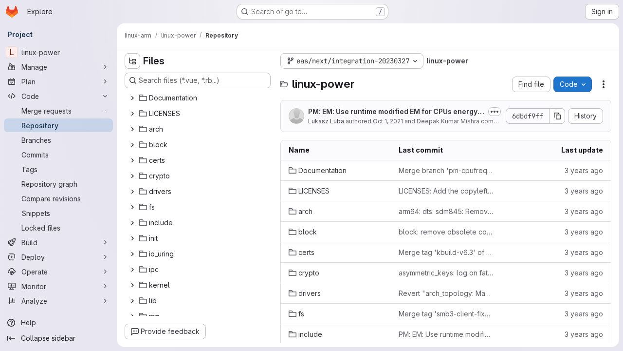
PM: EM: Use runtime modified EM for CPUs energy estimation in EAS (395, 112)
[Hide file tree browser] (132, 61)
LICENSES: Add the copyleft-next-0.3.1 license (446, 191)
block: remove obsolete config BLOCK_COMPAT (446, 232)
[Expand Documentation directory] (132, 98)
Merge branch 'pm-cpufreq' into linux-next (446, 170)
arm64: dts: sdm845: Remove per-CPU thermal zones (446, 211)
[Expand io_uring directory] (132, 254)
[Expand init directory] (132, 238)
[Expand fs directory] (132, 207)
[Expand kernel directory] (132, 285)
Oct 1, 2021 (388, 121)
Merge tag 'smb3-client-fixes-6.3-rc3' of (446, 314)
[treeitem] (199, 98)
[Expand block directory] (132, 145)
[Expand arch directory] (132, 129)
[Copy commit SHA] (557, 116)
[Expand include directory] (132, 223)
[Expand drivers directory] (132, 191)
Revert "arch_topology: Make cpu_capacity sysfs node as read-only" (446, 293)
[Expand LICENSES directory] (132, 113)
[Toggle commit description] (494, 111)
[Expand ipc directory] (132, 269)
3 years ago (584, 170)
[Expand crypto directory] (132, 176)
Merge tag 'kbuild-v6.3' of (446, 252)
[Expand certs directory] (132, 160)
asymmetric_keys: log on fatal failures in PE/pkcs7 (446, 273)
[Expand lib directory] (132, 301)
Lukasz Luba (326, 121)
